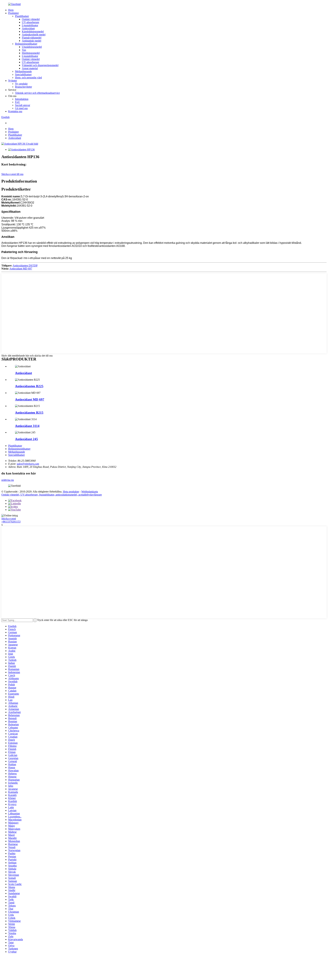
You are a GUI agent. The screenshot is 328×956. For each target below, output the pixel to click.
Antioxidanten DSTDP (25, 265)
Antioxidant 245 (26, 439)
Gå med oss (21, 108)
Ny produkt (21, 83)
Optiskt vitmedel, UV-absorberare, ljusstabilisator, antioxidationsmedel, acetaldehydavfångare (51, 494)
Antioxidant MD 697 (20, 268)
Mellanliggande (23, 71)
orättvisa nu (7, 480)
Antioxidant (28, 28)
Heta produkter (71, 491)
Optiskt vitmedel (31, 19)
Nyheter (12, 80)
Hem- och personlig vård (28, 77)
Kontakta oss (15, 111)
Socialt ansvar (22, 105)
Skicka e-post (8, 518)
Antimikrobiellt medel (33, 34)
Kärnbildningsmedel (33, 31)
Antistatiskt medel (31, 40)
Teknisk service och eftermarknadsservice (37, 92)
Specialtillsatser (23, 74)
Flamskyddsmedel (31, 37)
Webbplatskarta (89, 491)
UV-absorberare (30, 22)
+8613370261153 (10, 521)
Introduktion (21, 99)
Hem (10, 10)
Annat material (30, 68)
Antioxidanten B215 (29, 412)
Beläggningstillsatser (26, 43)
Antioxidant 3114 (27, 426)
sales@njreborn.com (28, 463)
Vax (24, 49)
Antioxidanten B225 (29, 386)
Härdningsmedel (31, 53)
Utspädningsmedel (32, 46)
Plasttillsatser (22, 16)
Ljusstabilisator (30, 25)
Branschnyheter (23, 86)
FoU (17, 102)
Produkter (13, 13)
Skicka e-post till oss (12, 174)
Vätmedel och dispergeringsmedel (40, 65)
